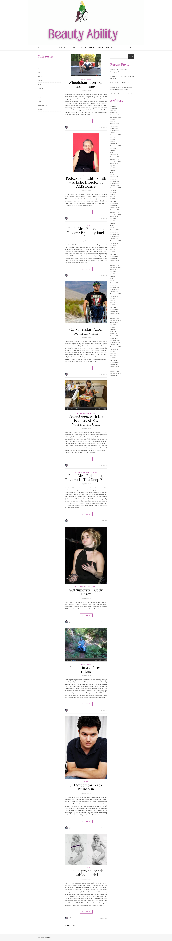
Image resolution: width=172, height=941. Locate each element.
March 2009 (114, 334)
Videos (92, 48)
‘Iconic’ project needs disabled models (86, 872)
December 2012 (115, 234)
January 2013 (114, 232)
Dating (40, 72)
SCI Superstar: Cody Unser (86, 592)
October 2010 (114, 291)
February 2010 (114, 309)
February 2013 (114, 230)
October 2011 (114, 265)
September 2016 (115, 146)
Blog (61, 48)
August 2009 (114, 322)
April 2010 (113, 305)
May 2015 (113, 170)
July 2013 (113, 219)
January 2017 (114, 143)
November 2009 (115, 316)
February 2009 (114, 336)
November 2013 (115, 210)
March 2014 (114, 201)
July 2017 (113, 137)
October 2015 (114, 159)
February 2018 (114, 126)
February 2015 (114, 177)
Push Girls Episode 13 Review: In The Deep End (86, 477)
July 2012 (113, 245)
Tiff (69, 127)
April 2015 (113, 172)
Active (39, 64)
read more (86, 121)
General (40, 76)
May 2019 (113, 121)
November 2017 (115, 130)
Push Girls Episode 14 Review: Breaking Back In (86, 232)
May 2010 (113, 303)
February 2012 (114, 256)
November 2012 (115, 236)
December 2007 (115, 367)
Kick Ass (40, 80)
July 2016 (113, 148)
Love (39, 84)
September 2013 (115, 214)
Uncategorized (42, 105)
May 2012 (113, 250)
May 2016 (113, 150)
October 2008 (114, 344)
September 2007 (115, 373)
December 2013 (115, 208)
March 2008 (114, 360)
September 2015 (115, 161)
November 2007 (115, 369)
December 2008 (115, 340)
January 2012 (114, 258)
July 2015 (113, 166)
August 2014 (114, 190)
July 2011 (113, 272)
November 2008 (115, 342)
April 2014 (113, 199)
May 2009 (113, 329)
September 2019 (115, 117)
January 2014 (114, 205)
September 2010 (115, 294)
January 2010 (114, 311)
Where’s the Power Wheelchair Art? (121, 94)
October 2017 (114, 132)
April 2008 (113, 358)
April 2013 (113, 225)
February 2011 (114, 283)
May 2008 (113, 356)
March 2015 (114, 174)
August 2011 (114, 269)
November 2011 (115, 263)
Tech (39, 101)
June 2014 (113, 194)
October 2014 (114, 185)
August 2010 (114, 296)
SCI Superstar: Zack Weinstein (86, 787)
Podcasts (82, 48)
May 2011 (113, 276)
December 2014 (115, 181)
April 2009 (113, 331)
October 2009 (114, 318)
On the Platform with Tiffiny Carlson (121, 83)
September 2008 (115, 347)
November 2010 (115, 289)
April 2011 (113, 278)
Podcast (40, 89)
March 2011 (114, 280)
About (100, 48)
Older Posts (71, 925)
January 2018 (114, 128)
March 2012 (114, 254)
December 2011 (115, 261)
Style (39, 97)
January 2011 (114, 285)
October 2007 (114, 371)
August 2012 (114, 243)
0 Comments (103, 127)
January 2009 (114, 338)
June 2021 (113, 110)
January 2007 (114, 375)
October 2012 (114, 238)
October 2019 (114, 115)
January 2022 (114, 108)
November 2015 (115, 157)
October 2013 (114, 212)
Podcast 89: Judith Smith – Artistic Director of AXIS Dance (86, 182)
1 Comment (103, 918)
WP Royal (48, 937)
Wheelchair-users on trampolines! (86, 84)
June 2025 (113, 106)
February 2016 (114, 154)
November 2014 (115, 183)
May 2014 (113, 197)
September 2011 (115, 267)
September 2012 (115, 241)
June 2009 (113, 327)
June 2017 (113, 139)
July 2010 (113, 298)
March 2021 (114, 113)
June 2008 (113, 353)
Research (71, 48)
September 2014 (115, 188)
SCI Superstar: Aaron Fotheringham (86, 331)
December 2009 (115, 314)
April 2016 (113, 152)
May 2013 (113, 223)
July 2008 (113, 351)
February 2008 (114, 362)
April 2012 (113, 252)
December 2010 (115, 287)
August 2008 (114, 349)
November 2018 (115, 124)
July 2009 (113, 325)
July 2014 (113, 192)
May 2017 (113, 141)
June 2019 (113, 119)
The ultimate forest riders (86, 669)
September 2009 (115, 320)
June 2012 (113, 247)
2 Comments (103, 521)
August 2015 (114, 163)
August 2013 (114, 216)
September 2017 (115, 135)
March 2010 (114, 307)
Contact (109, 48)
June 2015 (113, 168)
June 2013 (113, 221)
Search (131, 56)
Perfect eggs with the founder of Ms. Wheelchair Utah (86, 420)
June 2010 (113, 300)
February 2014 (114, 203)
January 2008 (114, 364)
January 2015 (114, 179)
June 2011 (113, 274)
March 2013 (114, 227)
